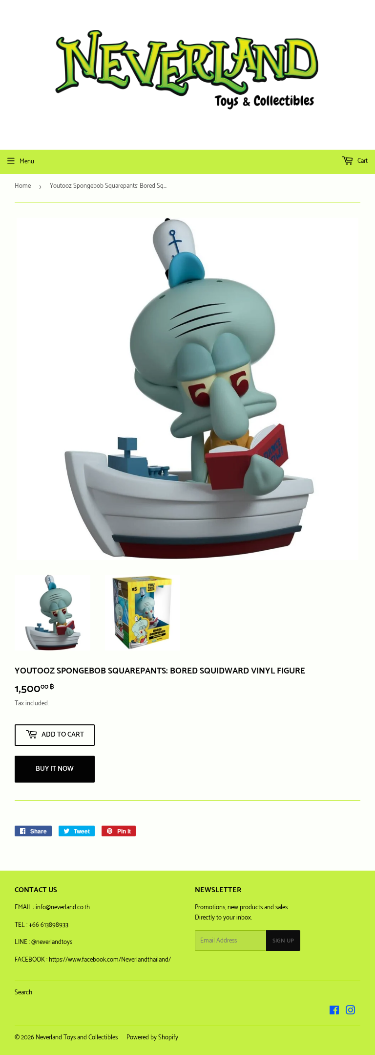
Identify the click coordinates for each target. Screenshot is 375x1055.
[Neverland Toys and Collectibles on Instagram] (350, 1012)
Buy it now (55, 769)
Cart (362, 161)
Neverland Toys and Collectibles (77, 1038)
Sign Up (283, 940)
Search (23, 993)
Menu (27, 162)
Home (23, 186)
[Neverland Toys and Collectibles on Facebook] (334, 1012)
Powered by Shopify (152, 1038)
